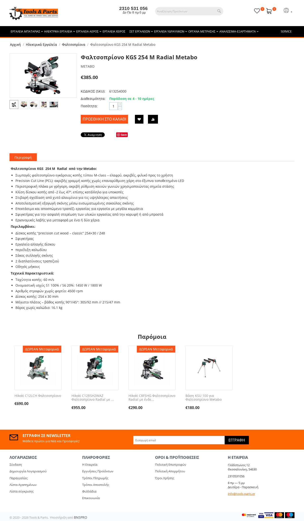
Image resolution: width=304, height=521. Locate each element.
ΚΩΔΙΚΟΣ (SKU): (93, 91)
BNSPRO (80, 517)
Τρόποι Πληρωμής (95, 478)
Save (124, 134)
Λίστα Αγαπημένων (23, 485)
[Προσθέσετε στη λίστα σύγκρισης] (153, 119)
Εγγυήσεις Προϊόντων (97, 471)
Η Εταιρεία (89, 464)
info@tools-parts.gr (241, 494)
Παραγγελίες (19, 478)
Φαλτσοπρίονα (73, 44)
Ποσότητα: (89, 106)
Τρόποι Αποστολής (95, 485)
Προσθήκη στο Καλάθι (104, 119)
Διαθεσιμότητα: (93, 98)
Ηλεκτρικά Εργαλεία (41, 44)
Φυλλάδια (89, 491)
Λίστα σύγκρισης (21, 491)
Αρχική (15, 44)
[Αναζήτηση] (219, 11)
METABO (88, 66)
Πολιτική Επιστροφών (170, 464)
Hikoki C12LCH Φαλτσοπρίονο (37, 396)
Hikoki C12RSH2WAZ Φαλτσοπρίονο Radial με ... (92, 398)
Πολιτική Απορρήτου (170, 471)
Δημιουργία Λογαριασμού (28, 471)
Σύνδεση (16, 464)
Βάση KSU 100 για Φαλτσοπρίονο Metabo (203, 398)
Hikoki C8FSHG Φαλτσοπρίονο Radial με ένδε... (151, 398)
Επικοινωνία (91, 498)
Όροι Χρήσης (164, 478)
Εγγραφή (236, 440)
